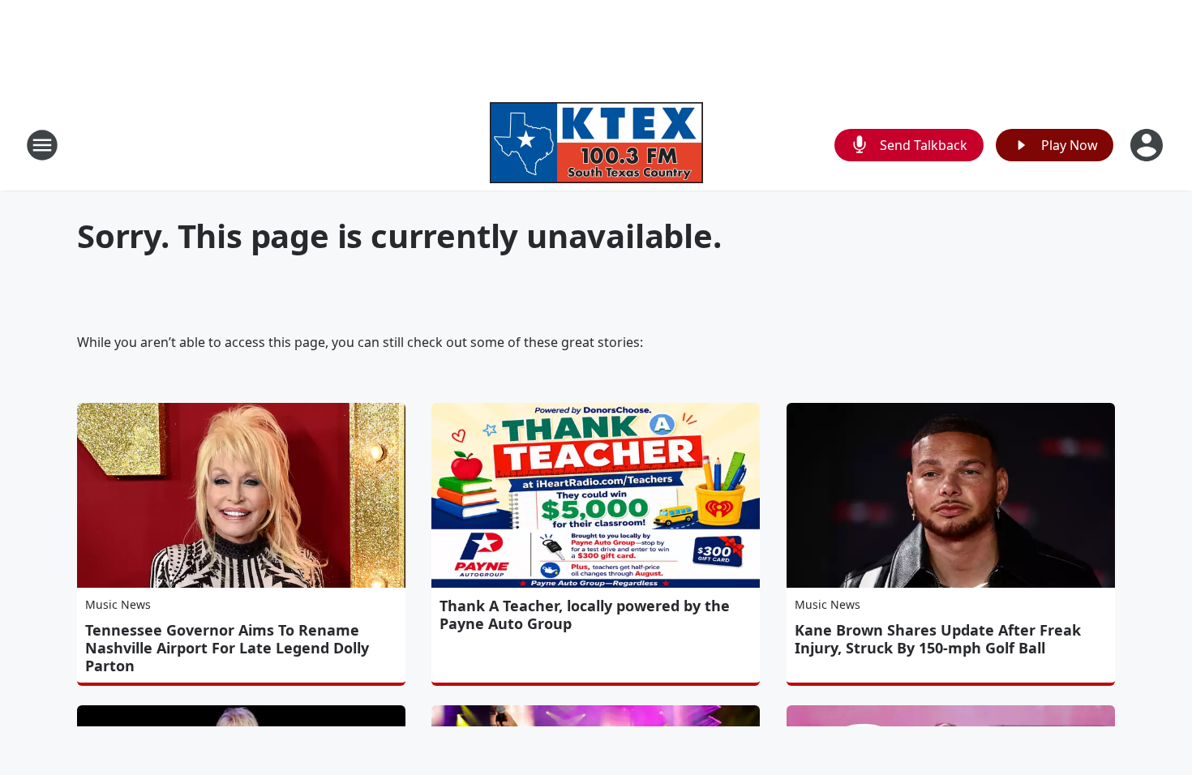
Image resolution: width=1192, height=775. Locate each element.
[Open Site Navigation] (42, 145)
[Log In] (1148, 145)
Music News (118, 604)
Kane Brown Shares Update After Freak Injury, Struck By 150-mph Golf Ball (938, 639)
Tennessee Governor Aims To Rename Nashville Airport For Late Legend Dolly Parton (227, 647)
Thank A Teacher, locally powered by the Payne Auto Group (584, 614)
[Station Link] (596, 144)
